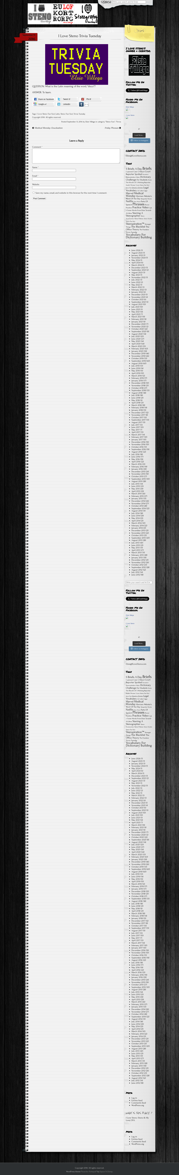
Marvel (130, 193)
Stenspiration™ (135, 223)
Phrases (138, 204)
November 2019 (138, 356)
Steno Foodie (148, 219)
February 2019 (137, 378)
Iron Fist (129, 188)
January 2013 (137, 557)
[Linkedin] (67, 104)
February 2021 (137, 319)
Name (35, 167)
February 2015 (137, 496)
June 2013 (135, 545)
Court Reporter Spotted (138, 172)
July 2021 (135, 307)
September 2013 (138, 538)
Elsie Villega (130, 107)
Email (35, 176)
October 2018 (137, 388)
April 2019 (135, 373)
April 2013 (135, 550)
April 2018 (135, 402)
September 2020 (138, 331)
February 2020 (137, 348)
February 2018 (137, 407)
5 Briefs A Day (134, 168)
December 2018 (138, 383)
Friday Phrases (112, 128)
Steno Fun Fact (67, 114)
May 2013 (135, 547)
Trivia (118, 122)
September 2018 (138, 390)
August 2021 (136, 304)
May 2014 (135, 518)
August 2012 (136, 570)
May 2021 (135, 311)
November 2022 (138, 277)
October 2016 (137, 447)
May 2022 (135, 285)
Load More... (139, 135)
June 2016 (135, 456)
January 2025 (137, 255)
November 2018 (138, 385)
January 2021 (137, 321)
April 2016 (135, 461)
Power (147, 205)
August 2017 (136, 422)
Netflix (129, 201)
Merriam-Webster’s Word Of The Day (139, 197)
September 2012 (138, 567)
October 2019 (137, 358)
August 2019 (136, 363)
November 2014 (138, 503)
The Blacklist (138, 226)
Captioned (129, 172)
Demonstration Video (133, 177)
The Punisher (144, 230)
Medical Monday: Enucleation (48, 128)
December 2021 (138, 294)
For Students (142, 180)
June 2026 (135, 250)
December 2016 (138, 442)
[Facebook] (43, 99)
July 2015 (135, 484)
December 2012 (138, 560)
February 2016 (137, 466)
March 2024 (136, 265)
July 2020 (135, 336)
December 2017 (138, 412)
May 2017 (135, 429)
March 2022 (136, 287)
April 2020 (136, 343)
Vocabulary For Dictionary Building (139, 236)
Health (128, 185)
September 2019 (138, 361)
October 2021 (137, 299)
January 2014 (137, 528)
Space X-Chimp (106, 1171)
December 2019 (138, 353)
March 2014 (136, 523)
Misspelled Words (146, 199)
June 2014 (135, 515)
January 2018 (137, 410)
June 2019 (135, 368)
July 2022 (135, 279)
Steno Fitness (138, 219)
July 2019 (135, 366)
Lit (138, 191)
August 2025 (137, 253)
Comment (37, 147)
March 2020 (136, 346)
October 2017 (137, 417)
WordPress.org (137, 1105)
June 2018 (135, 398)
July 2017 (135, 425)
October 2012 (137, 565)
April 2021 (135, 314)
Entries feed (136, 1100)
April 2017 (135, 432)
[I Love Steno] (127, 118)
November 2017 (138, 415)
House (132, 185)
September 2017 (138, 420)
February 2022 (137, 289)
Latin (58, 114)
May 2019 (135, 370)
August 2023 (137, 272)
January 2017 (137, 439)
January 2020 (137, 351)
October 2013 (137, 535)
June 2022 (135, 282)
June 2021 (135, 309)
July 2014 (135, 513)
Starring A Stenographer (134, 214)
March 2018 (136, 405)
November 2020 (138, 326)
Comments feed (138, 1103)
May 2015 (135, 488)
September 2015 (138, 479)
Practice (129, 208)
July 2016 (135, 454)
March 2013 (136, 552)
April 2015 (135, 491)
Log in (134, 1098)
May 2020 (135, 341)
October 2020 (137, 329)
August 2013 (136, 540)
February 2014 (137, 525)
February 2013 (137, 555)
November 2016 (138, 444)
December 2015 (138, 471)
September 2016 (138, 449)
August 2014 (136, 510)
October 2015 (137, 476)
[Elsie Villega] (127, 110)
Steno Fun (110, 122)
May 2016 (135, 459)
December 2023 (138, 267)
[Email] (86, 104)
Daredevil (145, 174)
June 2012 (135, 574)
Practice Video (140, 207)
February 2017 (137, 437)
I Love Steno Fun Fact (46, 114)
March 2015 (136, 493)
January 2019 (137, 380)
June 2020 (136, 339)
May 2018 (135, 400)
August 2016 (136, 452)
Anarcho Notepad (88, 1171)
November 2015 (138, 474)
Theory (135, 229)
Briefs (147, 168)
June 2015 (135, 486)
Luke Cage (143, 191)
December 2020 (138, 324)
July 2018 (135, 395)
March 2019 (136, 375)
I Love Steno (130, 115)
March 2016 (136, 464)
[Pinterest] (90, 99)
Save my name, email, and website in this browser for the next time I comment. (71, 193)
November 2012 (138, 562)
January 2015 (137, 498)
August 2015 (136, 481)
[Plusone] (43, 104)
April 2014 (135, 520)
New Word (137, 202)
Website (35, 184)
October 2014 (137, 506)
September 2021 (138, 302)
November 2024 (138, 257)
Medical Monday (134, 195)
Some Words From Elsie (136, 210)
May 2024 (135, 260)
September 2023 (138, 270)
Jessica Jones (137, 188)
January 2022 (137, 292)
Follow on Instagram (141, 140)
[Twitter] (67, 99)
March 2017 (136, 434)
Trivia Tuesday (79, 114)
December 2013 (138, 530)
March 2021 (136, 316)
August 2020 (137, 334)
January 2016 (137, 469)
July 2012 (135, 572)
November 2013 (138, 533)
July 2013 (135, 542)
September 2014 (138, 508)
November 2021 (138, 297)
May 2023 (135, 275)
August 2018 (136, 393)
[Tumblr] (81, 104)
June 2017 (135, 427)
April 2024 (135, 262)
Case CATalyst (138, 172)
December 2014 (138, 501)
